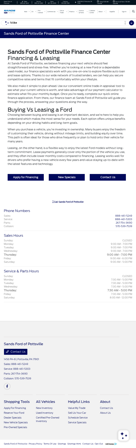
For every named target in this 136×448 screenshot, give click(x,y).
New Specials (66, 177)
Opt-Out (99, 444)
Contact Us (108, 177)
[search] (133, 12)
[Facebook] (7, 386)
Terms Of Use (49, 444)
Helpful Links (79, 402)
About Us (105, 413)
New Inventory (44, 408)
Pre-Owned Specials (15, 427)
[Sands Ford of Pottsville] (13, 11)
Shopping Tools (17, 402)
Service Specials (77, 422)
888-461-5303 (123, 219)
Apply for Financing (25, 177)
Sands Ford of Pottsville (15, 444)
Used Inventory (44, 413)
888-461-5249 (123, 215)
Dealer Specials (12, 417)
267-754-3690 (124, 222)
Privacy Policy (35, 444)
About (105, 402)
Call (68, 202)
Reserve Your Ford (14, 413)
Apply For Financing (15, 408)
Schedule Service (78, 417)
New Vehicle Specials (16, 422)
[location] (75, 2)
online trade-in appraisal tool (102, 86)
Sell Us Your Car (77, 413)
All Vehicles (45, 402)
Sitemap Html (74, 444)
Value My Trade (76, 408)
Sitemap (62, 444)
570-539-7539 (124, 226)
